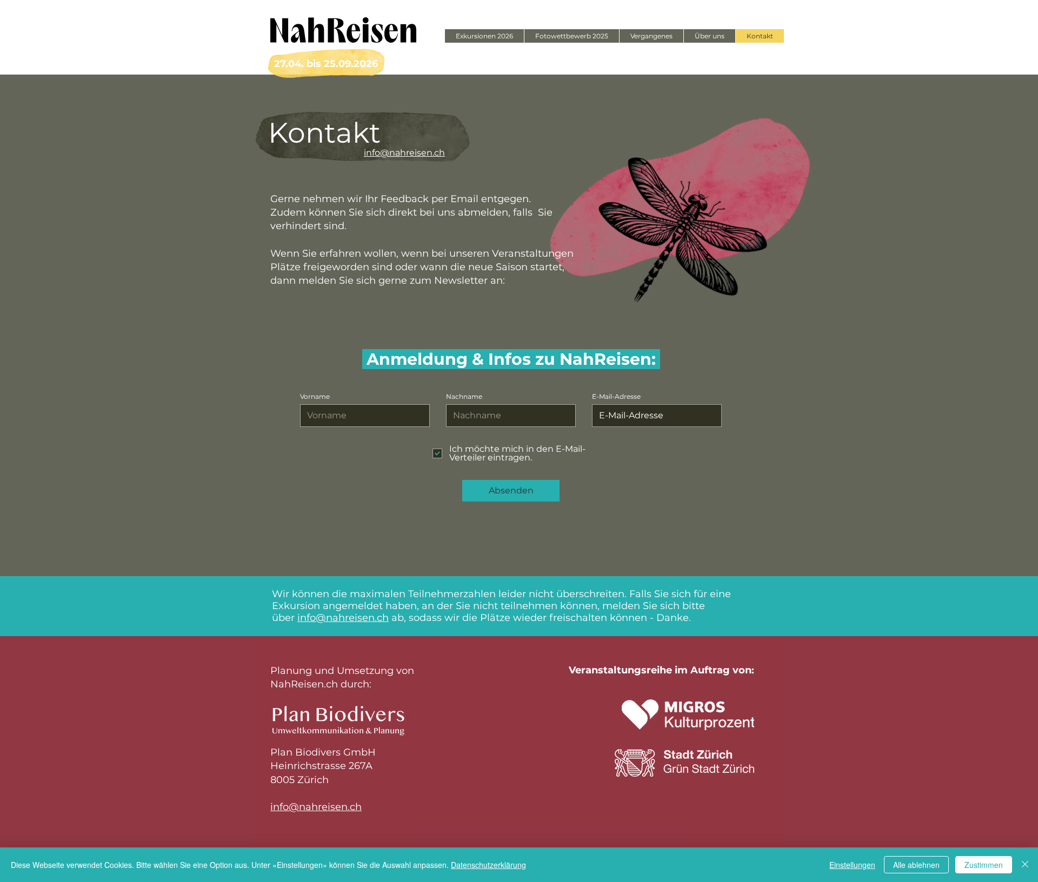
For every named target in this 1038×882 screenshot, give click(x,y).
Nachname (464, 396)
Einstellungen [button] (852, 864)
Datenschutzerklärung (488, 864)
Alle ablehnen (916, 864)
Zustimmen (983, 864)
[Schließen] (1025, 864)
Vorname (315, 396)
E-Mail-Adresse (616, 396)
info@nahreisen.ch (316, 807)
